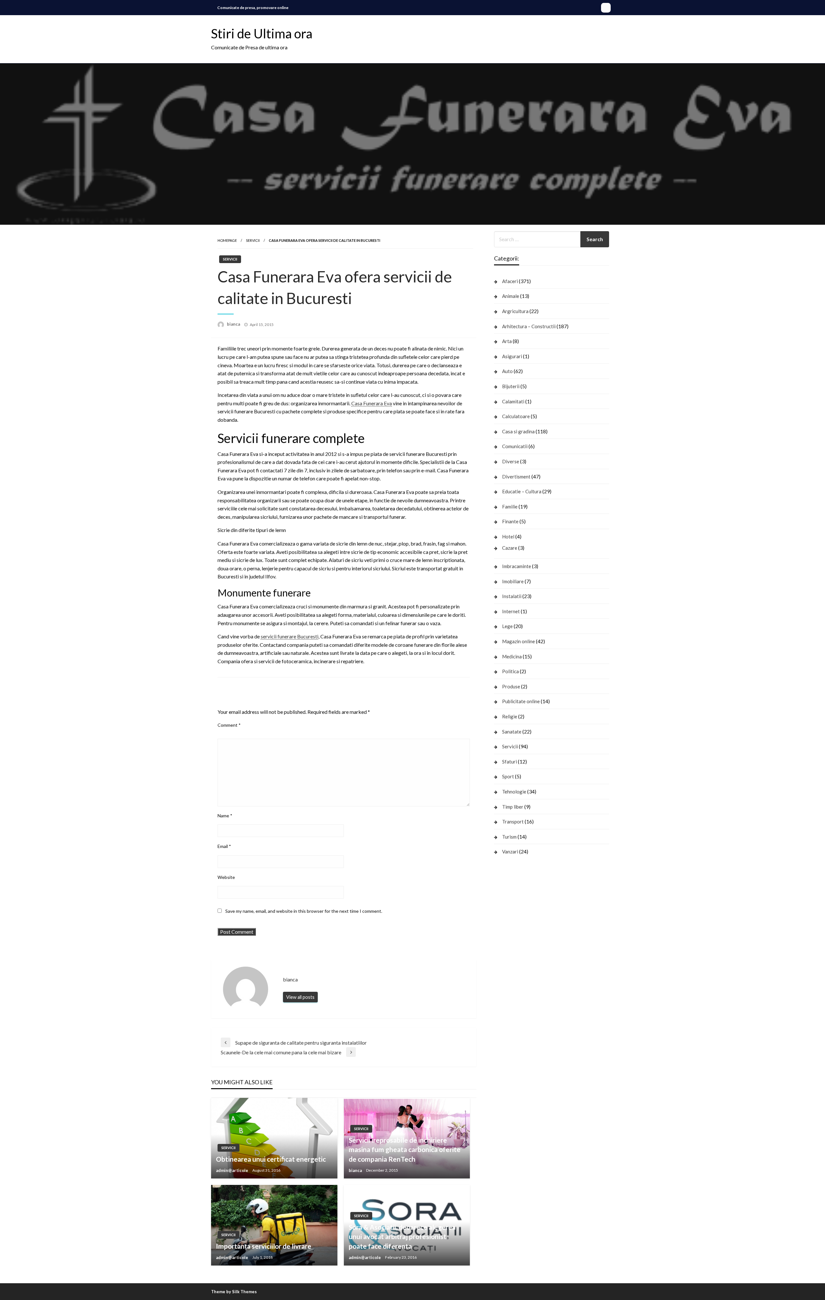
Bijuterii (510, 386)
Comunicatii (515, 446)
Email (224, 846)
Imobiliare (513, 581)
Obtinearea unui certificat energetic (271, 1159)
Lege (507, 626)
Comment (229, 725)
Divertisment (516, 476)
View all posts (300, 997)
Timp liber (512, 807)
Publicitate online (521, 701)
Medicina (512, 656)
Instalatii (511, 596)
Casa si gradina (518, 431)
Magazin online (518, 641)
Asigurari (512, 356)
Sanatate (511, 731)
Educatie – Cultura (521, 491)
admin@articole (232, 1170)
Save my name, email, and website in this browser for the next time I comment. (303, 911)
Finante (510, 521)
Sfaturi (509, 761)
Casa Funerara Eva (371, 403)
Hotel (508, 536)
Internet (511, 611)
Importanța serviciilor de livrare (263, 1246)
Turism (509, 837)
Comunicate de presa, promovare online (252, 7)
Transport (513, 821)
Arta (507, 341)
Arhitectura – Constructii (529, 326)
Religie (509, 716)
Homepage (227, 240)
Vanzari (510, 851)
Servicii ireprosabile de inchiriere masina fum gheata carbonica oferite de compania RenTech (405, 1149)
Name (225, 815)
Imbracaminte (516, 566)
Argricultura (515, 311)
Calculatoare (516, 416)
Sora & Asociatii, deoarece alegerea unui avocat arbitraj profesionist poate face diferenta (402, 1236)
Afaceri (510, 281)
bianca (234, 324)
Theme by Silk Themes (234, 1291)
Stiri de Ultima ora (261, 33)
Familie (510, 506)
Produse (511, 686)
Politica (510, 671)
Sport (508, 776)
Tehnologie (514, 791)
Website (226, 877)
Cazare (509, 548)
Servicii (253, 240)
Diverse (510, 461)
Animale (510, 296)
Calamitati (513, 401)
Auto (507, 371)
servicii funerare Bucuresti (289, 636)
